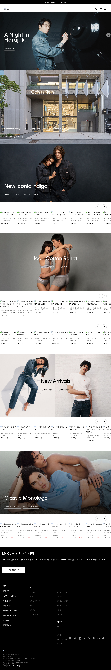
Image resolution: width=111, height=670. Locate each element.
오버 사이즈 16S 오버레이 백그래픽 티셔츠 (59, 219)
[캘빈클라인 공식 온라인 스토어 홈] (6, 8)
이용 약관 (60, 596)
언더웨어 (59, 635)
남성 (58, 626)
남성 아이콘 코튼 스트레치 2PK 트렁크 (77, 308)
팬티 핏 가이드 (8, 605)
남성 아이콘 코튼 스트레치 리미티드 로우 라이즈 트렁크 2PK (8, 312)
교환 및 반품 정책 (35, 601)
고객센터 (32, 592)
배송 (31, 605)
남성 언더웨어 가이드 (10, 610)
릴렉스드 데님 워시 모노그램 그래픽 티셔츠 (77, 219)
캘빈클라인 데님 (62, 639)
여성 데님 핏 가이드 (10, 620)
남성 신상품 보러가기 (12, 194)
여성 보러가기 (49, 266)
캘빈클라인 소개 (62, 592)
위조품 (59, 610)
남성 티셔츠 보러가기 (31, 506)
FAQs (31, 596)
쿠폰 (4, 586)
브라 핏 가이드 (8, 600)
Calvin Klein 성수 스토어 (13, 136)
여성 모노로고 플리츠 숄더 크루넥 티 (8, 531)
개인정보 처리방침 (62, 601)
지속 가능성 (60, 614)
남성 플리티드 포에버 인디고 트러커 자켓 (8, 219)
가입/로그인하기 (14, 570)
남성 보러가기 (62, 266)
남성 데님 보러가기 (64, 389)
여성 (58, 630)
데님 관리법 (7, 625)
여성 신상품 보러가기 (31, 194)
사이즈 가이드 (34, 614)
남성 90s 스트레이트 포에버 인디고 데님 (42, 219)
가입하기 (66, 2)
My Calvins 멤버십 (9, 595)
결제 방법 (33, 610)
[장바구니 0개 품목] (101, 9)
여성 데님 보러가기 (47, 389)
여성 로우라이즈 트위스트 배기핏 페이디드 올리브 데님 (94, 437)
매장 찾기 (6, 591)
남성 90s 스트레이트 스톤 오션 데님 (76, 434)
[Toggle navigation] (105, 8)
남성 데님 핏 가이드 (10, 615)
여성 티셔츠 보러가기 (12, 506)
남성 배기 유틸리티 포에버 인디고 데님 (25, 219)
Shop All (59, 643)
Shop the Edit (9, 48)
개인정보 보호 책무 (63, 605)
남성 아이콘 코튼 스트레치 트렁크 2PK (42, 308)
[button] (108, 35)
